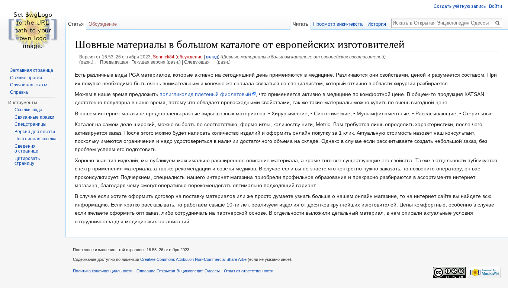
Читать (300, 24)
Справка (19, 92)
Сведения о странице (26, 149)
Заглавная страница (31, 70)
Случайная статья (29, 84)
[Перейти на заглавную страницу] (32, 30)
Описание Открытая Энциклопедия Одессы (178, 271)
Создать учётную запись (460, 6)
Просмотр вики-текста (338, 24)
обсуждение (190, 56)
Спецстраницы (30, 124)
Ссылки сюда (28, 109)
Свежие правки (26, 77)
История (376, 24)
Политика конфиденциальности (102, 271)
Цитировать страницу (27, 161)
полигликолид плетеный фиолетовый (205, 94)
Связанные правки (34, 117)
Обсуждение (103, 24)
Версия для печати (35, 131)
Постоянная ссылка (36, 138)
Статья (76, 24)
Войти (495, 6)
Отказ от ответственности (248, 271)
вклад (212, 56)
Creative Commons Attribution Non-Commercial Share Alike (193, 259)
